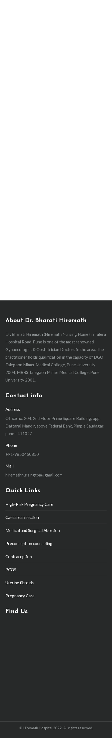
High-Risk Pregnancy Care (29, 504)
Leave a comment (26, 196)
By (46, 189)
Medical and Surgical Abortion (32, 530)
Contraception (18, 556)
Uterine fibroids (19, 582)
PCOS (10, 569)
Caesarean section (22, 517)
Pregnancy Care (20, 595)
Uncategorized (23, 189)
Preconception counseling (28, 543)
